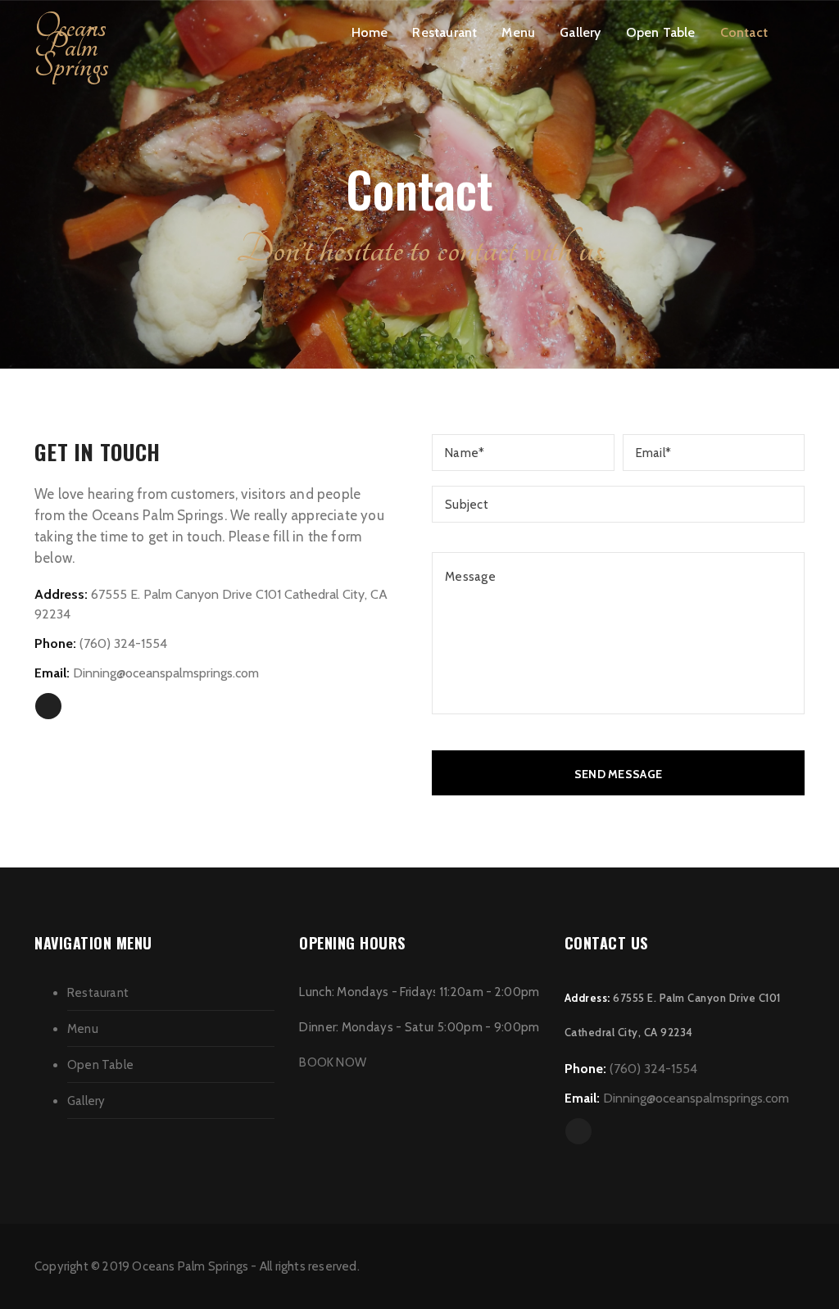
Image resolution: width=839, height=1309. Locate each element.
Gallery (580, 32)
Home (369, 32)
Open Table (661, 32)
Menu (518, 32)
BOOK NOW (332, 1062)
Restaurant (444, 32)
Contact (744, 32)
